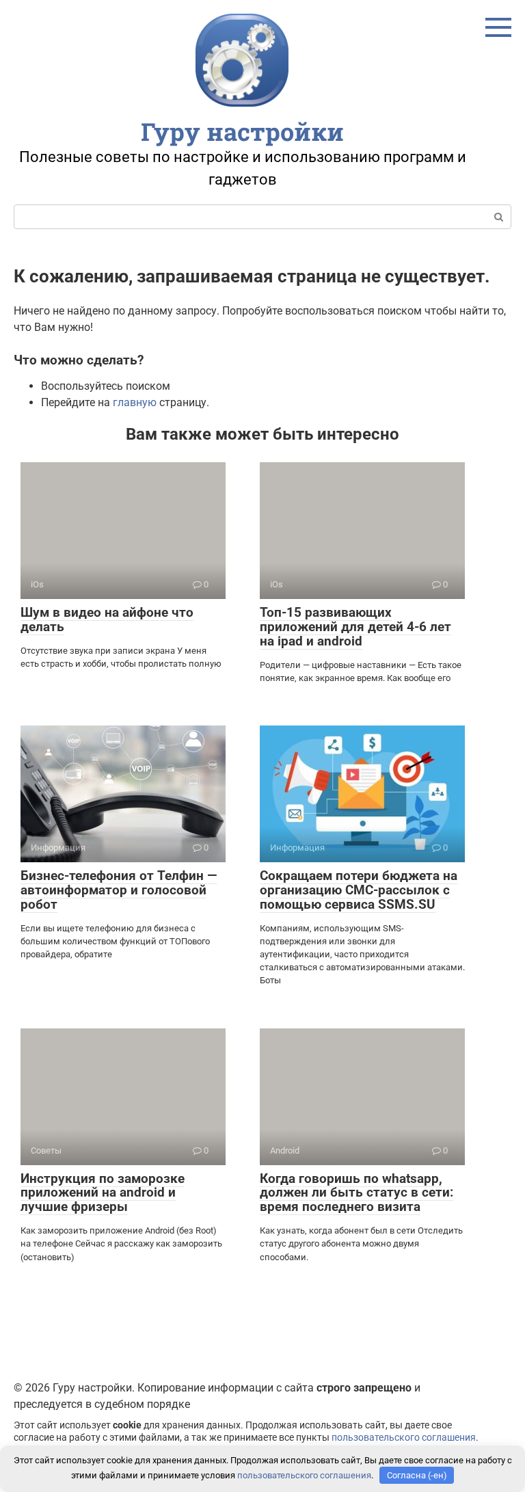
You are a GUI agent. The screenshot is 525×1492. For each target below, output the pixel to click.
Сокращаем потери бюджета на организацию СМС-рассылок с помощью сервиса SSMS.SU (358, 890)
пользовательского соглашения (404, 1437)
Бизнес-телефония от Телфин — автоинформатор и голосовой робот (119, 890)
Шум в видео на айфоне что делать (107, 619)
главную (135, 402)
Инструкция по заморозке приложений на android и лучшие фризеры (103, 1193)
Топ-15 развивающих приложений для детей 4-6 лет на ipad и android (355, 626)
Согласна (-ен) (417, 1475)
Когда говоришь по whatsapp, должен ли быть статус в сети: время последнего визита (356, 1193)
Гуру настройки (242, 131)
